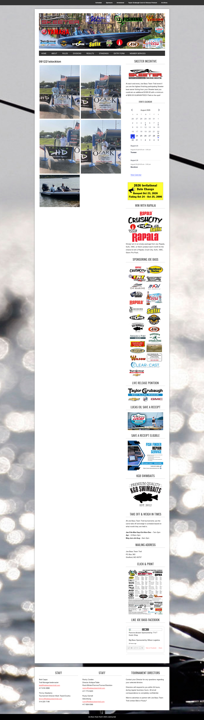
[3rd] (60, 146)
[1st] (60, 92)
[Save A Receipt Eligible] (145, 495)
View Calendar (136, 175)
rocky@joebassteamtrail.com (93, 688)
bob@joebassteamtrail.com (49, 685)
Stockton (134, 167)
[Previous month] (132, 110)
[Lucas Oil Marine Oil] (145, 421)
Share (160, 648)
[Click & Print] (145, 591)
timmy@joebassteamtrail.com (50, 698)
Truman (134, 152)
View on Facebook (151, 648)
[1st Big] (101, 146)
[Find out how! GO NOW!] (145, 226)
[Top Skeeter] (60, 191)
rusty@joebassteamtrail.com (93, 701)
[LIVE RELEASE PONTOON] (145, 395)
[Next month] (159, 110)
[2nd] (101, 92)
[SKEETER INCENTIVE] (145, 74)
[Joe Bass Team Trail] (102, 31)
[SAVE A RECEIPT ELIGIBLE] (145, 455)
